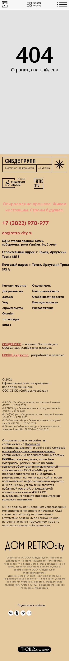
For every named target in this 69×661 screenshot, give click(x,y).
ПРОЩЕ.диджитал (15, 355)
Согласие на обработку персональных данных (33, 449)
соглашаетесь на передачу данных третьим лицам (33, 457)
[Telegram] (22, 613)
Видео (6, 325)
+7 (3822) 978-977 (25, 223)
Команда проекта (45, 302)
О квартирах (41, 286)
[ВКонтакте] (10, 613)
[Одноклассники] (16, 613)
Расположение (42, 308)
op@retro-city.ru (17, 233)
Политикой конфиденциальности (21, 446)
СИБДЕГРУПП (11, 344)
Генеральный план (45, 291)
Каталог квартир (14, 286)
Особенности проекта (48, 297)
